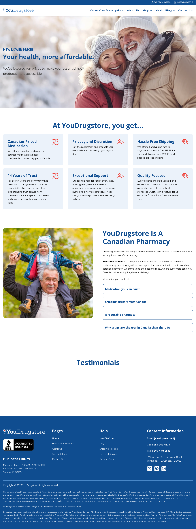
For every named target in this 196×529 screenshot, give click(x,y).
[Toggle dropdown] (151, 10)
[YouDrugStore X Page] (150, 469)
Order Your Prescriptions (107, 10)
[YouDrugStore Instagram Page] (164, 469)
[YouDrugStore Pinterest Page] (157, 469)
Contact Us (185, 10)
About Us (133, 10)
